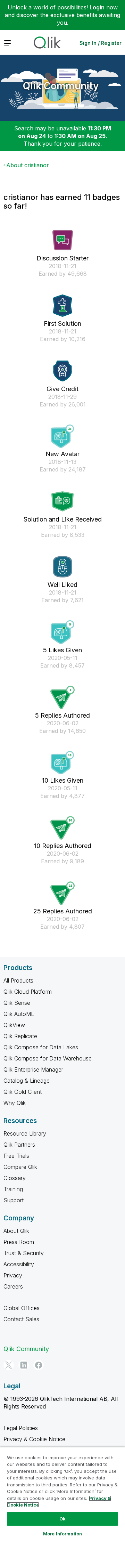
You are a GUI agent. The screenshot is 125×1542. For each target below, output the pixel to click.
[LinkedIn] (23, 1365)
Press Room (18, 1241)
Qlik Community (61, 86)
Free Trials (16, 1155)
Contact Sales (21, 1319)
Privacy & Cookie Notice (34, 1439)
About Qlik (16, 1230)
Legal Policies (20, 1427)
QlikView (14, 1025)
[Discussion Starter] (62, 240)
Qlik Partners (19, 1144)
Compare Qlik (20, 1166)
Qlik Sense (16, 1002)
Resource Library (24, 1133)
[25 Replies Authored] (62, 893)
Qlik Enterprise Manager (33, 1069)
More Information (62, 1533)
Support (13, 1200)
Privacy (12, 1275)
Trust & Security (23, 1253)
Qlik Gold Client (22, 1091)
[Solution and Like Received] (62, 501)
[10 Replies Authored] (62, 827)
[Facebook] (38, 1365)
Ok (62, 1518)
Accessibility (18, 1264)
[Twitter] (8, 1365)
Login (97, 7)
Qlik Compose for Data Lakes (40, 1047)
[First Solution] (62, 305)
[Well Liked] (62, 566)
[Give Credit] (62, 371)
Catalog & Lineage (26, 1080)
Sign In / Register (101, 43)
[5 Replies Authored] (62, 697)
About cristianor (27, 165)
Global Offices (21, 1308)
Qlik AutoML (18, 1013)
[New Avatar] (62, 436)
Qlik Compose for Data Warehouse (47, 1058)
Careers (13, 1286)
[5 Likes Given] (62, 632)
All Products (18, 980)
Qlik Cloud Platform (27, 991)
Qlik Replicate (20, 1036)
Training (13, 1189)
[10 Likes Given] (62, 762)
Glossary (14, 1177)
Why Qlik (14, 1102)
